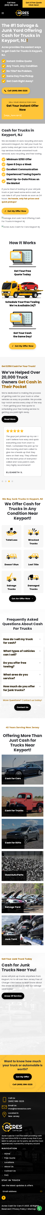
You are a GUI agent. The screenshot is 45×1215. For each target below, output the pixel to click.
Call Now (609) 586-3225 (11, 4)
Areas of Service (13, 996)
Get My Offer (22, 1077)
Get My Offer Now (17, 211)
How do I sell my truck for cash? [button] (18, 641)
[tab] (2, 481)
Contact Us (22, 707)
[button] (3, 13)
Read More (10, 419)
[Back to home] (22, 13)
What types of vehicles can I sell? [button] (19, 652)
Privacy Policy (19, 1209)
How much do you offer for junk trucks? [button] (19, 688)
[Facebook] (4, 1198)
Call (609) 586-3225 (17, 90)
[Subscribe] (41, 1191)
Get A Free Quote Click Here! (34, 4)
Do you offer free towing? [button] (14, 664)
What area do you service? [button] (15, 676)
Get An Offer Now (21, 598)
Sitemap (32, 1209)
